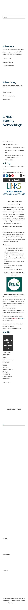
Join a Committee (7, 565)
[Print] (21, 176)
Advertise (5, 561)
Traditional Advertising (9, 96)
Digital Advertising (7, 92)
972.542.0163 (6, 543)
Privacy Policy (16, 603)
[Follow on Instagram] (7, 7)
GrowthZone (17, 409)
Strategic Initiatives (8, 62)
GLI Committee (7, 58)
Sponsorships (6, 99)
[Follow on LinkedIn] (10, 7)
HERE (22, 318)
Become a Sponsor (8, 563)
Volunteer (5, 558)
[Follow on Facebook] (4, 7)
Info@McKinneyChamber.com (11, 545)
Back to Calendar (7, 142)
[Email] (24, 176)
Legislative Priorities (8, 65)
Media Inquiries (7, 547)
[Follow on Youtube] (13, 581)
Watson (10, 603)
